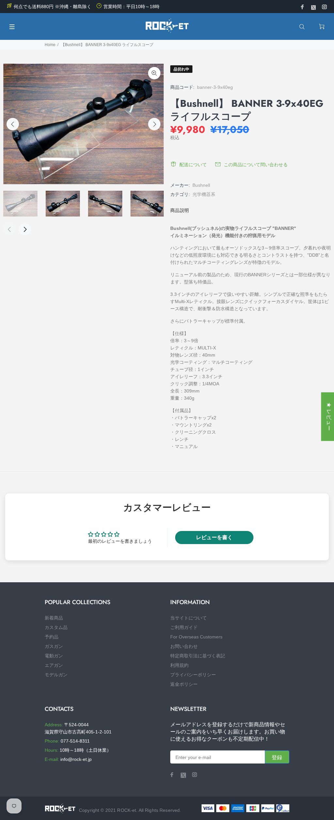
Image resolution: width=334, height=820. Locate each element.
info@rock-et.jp (76, 759)
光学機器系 (203, 194)
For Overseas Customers (196, 636)
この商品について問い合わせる (256, 164)
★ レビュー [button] (329, 416)
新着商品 (54, 617)
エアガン (54, 665)
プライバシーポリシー (193, 674)
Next (154, 124)
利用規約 (179, 665)
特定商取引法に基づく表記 (197, 655)
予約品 (51, 636)
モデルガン (56, 674)
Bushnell (201, 185)
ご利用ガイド (184, 627)
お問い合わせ (184, 646)
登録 (277, 757)
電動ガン (54, 655)
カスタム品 (56, 627)
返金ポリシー (184, 684)
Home (50, 44)
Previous (13, 124)
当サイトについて (188, 617)
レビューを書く (214, 537)
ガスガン (54, 646)
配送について (193, 164)
